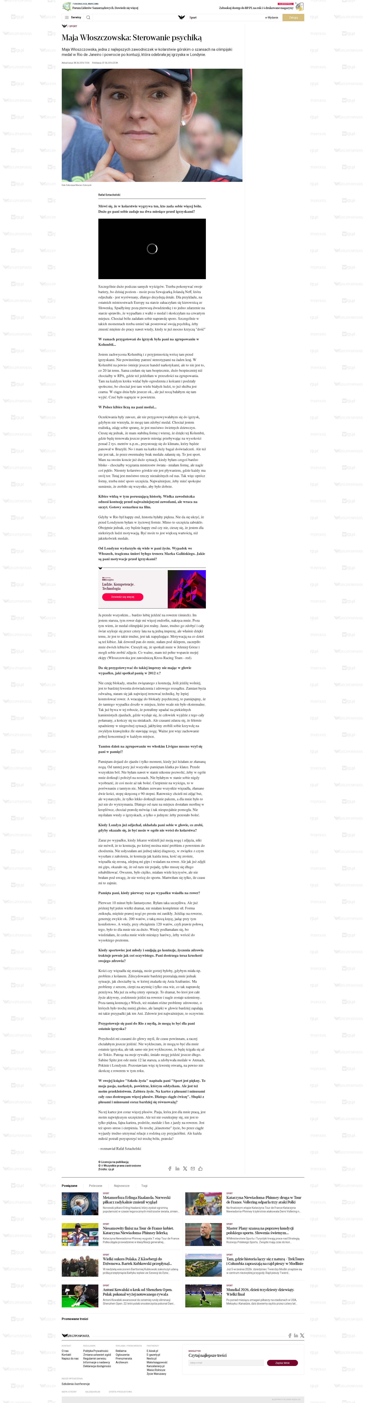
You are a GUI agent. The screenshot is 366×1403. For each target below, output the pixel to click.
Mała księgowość (157, 1362)
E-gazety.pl (153, 1354)
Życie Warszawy (156, 1373)
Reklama (121, 1350)
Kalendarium (92, 1392)
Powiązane (69, 1186)
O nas (65, 1350)
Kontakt (66, 1354)
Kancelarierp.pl (156, 1366)
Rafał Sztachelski (109, 194)
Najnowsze (122, 1186)
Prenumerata (124, 1358)
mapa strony (69, 1392)
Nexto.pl (152, 1358)
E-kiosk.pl (152, 1350)
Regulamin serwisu (94, 1358)
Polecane (96, 1186)
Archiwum (122, 1362)
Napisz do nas (70, 1358)
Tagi (144, 1186)
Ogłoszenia (122, 1354)
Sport (73, 26)
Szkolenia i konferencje (76, 1383)
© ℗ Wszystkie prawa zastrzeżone (119, 1165)
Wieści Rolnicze (156, 1370)
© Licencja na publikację (113, 1162)
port (193, 17)
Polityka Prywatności (95, 1350)
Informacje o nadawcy (96, 1362)
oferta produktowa (120, 1392)
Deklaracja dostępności (97, 1366)
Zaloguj (293, 17)
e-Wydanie (271, 17)
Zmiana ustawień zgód (97, 1354)
